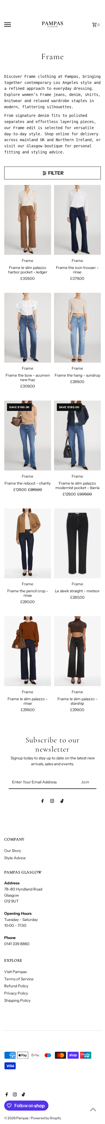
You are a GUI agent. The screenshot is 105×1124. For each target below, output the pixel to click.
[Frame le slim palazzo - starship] (77, 651)
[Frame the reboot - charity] (27, 436)
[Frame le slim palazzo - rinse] (27, 651)
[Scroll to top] (93, 1109)
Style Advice (15, 858)
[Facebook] (42, 802)
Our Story (12, 850)
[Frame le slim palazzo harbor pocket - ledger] (27, 220)
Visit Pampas (15, 971)
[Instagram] (52, 802)
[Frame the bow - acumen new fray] (27, 328)
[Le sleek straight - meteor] (77, 543)
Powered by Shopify (46, 1118)
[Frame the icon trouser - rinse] (77, 220)
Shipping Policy (17, 1000)
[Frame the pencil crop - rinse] (27, 543)
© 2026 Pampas (16, 1118)
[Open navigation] (12, 25)
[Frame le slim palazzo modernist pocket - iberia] (77, 436)
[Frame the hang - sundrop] (77, 328)
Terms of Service (19, 979)
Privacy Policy (16, 993)
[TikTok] (62, 802)
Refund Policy (16, 986)
